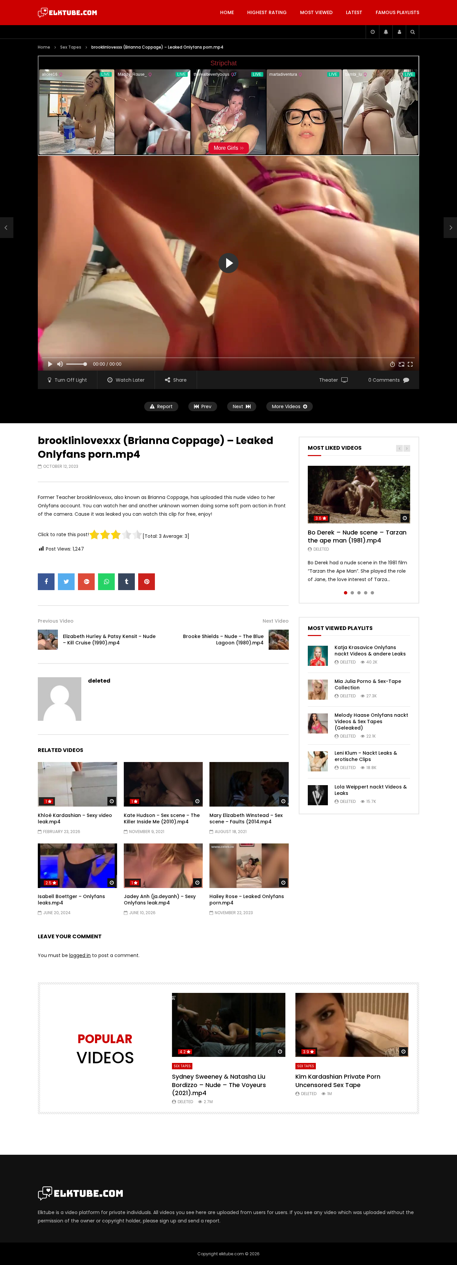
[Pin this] (146, 581)
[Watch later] (372, 32)
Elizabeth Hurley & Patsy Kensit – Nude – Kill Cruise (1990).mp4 (109, 639)
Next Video (276, 621)
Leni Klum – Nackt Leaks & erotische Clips (366, 756)
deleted (99, 681)
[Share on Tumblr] (126, 581)
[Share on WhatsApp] (106, 581)
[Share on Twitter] (66, 581)
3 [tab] (359, 592)
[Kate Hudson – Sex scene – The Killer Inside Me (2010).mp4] (163, 784)
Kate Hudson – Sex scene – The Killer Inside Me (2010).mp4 (162, 818)
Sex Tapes (70, 47)
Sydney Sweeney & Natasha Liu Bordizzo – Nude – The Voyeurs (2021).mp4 (219, 1084)
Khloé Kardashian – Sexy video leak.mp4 (75, 818)
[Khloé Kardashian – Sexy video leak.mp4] (77, 784)
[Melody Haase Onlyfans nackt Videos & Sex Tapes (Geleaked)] (318, 723)
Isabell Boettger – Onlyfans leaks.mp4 (71, 899)
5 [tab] (372, 592)
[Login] (399, 32)
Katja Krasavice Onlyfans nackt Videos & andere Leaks (370, 650)
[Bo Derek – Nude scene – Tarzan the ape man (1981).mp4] (359, 494)
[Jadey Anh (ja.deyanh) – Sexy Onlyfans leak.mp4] (163, 865)
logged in (80, 955)
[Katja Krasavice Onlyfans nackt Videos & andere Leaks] (318, 656)
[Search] (412, 32)
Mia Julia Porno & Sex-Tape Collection (368, 684)
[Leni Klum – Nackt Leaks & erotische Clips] (318, 761)
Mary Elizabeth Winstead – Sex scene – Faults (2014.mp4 (246, 818)
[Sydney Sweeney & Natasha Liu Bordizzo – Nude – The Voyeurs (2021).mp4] (228, 1025)
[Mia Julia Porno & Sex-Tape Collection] (318, 690)
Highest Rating (267, 12)
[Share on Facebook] (46, 581)
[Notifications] (385, 32)
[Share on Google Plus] (86, 581)
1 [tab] (345, 592)
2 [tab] (352, 592)
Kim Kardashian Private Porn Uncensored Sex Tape (337, 1080)
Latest (354, 12)
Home (227, 12)
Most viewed (316, 12)
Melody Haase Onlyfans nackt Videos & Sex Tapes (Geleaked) (371, 721)
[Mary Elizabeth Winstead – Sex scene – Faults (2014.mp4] (249, 784)
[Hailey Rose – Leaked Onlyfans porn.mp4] (249, 865)
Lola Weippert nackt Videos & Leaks (371, 790)
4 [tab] (365, 592)
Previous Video (56, 621)
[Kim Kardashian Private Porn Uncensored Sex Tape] (352, 1025)
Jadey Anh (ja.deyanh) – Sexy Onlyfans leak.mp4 (160, 899)
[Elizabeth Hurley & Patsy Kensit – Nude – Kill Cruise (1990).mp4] (6, 227)
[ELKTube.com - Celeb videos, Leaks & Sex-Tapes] (67, 13)
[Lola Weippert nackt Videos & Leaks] (318, 795)
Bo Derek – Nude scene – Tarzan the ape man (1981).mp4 (357, 536)
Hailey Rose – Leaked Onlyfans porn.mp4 (246, 899)
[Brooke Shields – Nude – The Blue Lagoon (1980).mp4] (279, 640)
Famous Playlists (397, 12)
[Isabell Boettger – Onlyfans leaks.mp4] (77, 865)
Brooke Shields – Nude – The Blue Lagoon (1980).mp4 (223, 639)
